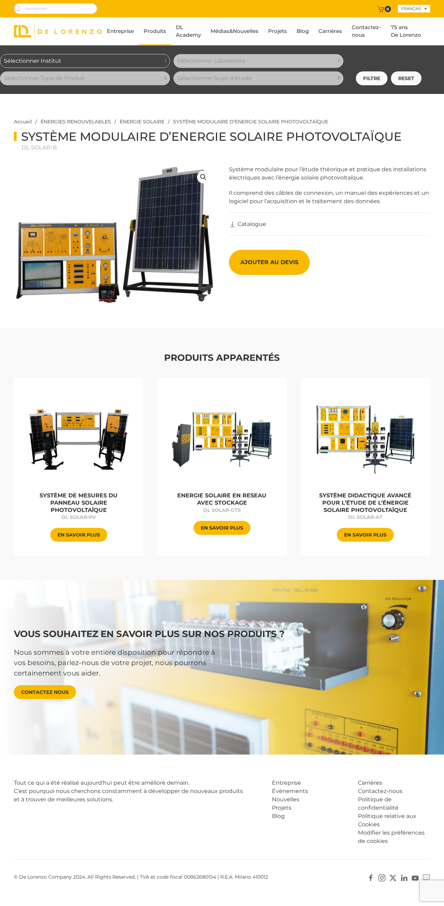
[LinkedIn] (404, 877)
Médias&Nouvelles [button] (234, 31)
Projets (277, 31)
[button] (203, 177)
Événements (290, 791)
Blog (303, 31)
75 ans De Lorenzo (406, 31)
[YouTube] (415, 877)
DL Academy (188, 31)
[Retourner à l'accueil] (58, 31)
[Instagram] (382, 877)
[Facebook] (371, 877)
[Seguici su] (426, 877)
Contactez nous (45, 692)
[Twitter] (393, 877)
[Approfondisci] (78, 438)
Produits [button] (155, 31)
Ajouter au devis (269, 262)
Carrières (330, 31)
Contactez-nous (366, 31)
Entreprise (120, 31)
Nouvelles (285, 799)
